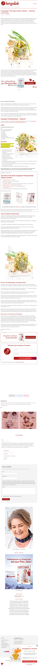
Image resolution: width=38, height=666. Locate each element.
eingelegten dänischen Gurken (20, 122)
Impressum (3, 641)
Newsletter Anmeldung (5, 645)
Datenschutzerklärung (20, 362)
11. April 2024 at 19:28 (7, 452)
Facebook (19, 395)
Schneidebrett (5, 183)
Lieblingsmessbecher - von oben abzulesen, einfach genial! (12, 184)
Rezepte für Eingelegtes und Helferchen (18, 121)
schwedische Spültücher (6, 188)
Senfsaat (4, 187)
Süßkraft (8, 232)
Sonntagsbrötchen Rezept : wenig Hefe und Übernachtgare (19, 601)
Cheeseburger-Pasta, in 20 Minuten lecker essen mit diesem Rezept (19, 608)
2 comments (2, 14)
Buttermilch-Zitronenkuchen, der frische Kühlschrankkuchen (19, 610)
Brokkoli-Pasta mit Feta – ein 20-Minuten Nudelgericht (19, 605)
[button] (35, 4)
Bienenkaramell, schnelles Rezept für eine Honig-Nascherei (19, 607)
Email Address (4, 476)
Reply (10, 441)
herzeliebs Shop (17, 206)
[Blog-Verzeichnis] (6, 651)
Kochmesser (5, 182)
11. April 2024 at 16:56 (4, 441)
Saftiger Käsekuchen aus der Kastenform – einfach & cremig (19, 604)
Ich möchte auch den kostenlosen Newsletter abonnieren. (12, 496)
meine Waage (5, 181)
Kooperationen (8, 660)
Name (3, 471)
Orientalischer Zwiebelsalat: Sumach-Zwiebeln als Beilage (19, 613)
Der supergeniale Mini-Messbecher (8, 186)
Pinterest (26, 395)
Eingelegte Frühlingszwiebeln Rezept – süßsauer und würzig (18, 12)
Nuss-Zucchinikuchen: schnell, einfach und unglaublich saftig (19, 611)
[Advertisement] (19, 96)
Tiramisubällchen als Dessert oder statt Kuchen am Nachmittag (19, 614)
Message (3, 486)
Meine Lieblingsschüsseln (7, 179)
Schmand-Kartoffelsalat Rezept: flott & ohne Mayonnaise (19, 602)
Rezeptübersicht (3, 647)
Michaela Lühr (8, 14)
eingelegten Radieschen (9, 122)
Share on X (12, 395)
